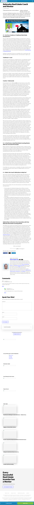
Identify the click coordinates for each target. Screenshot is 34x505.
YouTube (19, 266)
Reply (3, 286)
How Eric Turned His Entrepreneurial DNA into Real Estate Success (14, 439)
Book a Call (25, 503)
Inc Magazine (23, 271)
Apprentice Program (6, 234)
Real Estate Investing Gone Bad (19, 265)
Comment (4, 301)
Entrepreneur (17, 271)
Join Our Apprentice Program (8, 486)
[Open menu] (32, 1)
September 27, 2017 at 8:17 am (10, 289)
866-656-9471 (9, 503)
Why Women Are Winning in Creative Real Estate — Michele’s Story (14, 414)
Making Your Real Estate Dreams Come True (11, 451)
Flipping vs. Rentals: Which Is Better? (9, 427)
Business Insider (12, 271)
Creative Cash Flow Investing (8, 464)
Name (3, 312)
